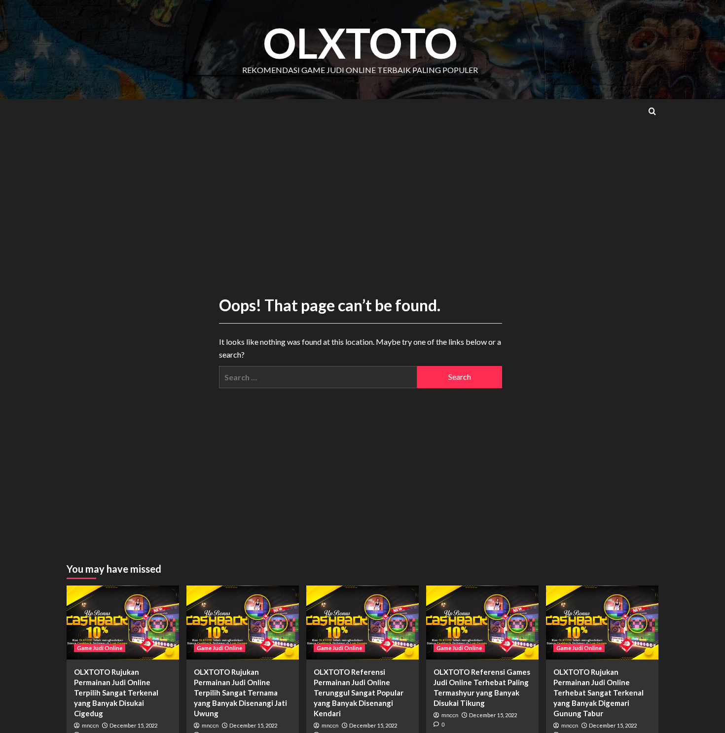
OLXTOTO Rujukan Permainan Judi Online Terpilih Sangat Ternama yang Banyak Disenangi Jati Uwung (240, 692)
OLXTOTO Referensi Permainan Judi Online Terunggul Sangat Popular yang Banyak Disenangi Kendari (358, 692)
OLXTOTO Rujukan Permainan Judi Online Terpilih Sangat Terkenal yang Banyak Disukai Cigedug (116, 692)
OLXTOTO (360, 43)
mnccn (90, 725)
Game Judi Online (99, 648)
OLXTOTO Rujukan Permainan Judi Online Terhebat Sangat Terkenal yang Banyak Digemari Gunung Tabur (598, 692)
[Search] (652, 111)
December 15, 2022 (133, 725)
